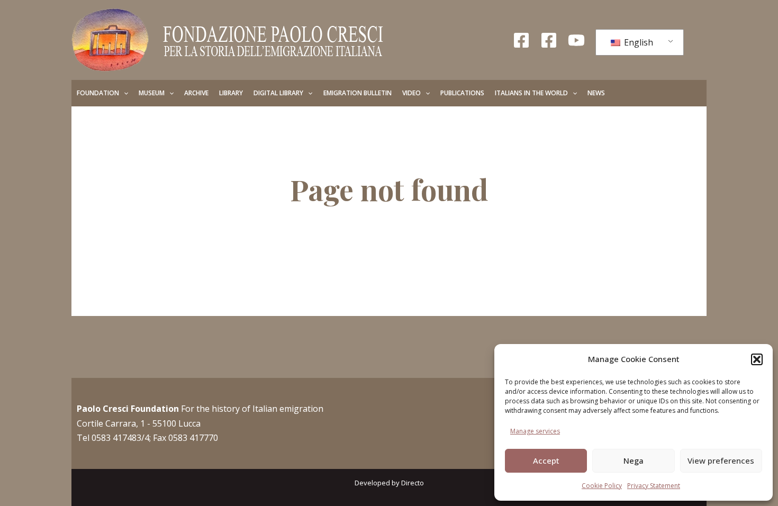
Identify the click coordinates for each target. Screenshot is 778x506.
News (596, 92)
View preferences (720, 460)
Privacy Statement (653, 485)
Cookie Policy (602, 485)
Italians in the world (531, 92)
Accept (546, 460)
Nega (633, 460)
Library (231, 92)
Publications (462, 92)
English (637, 42)
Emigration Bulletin (357, 92)
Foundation (98, 92)
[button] (757, 359)
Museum (152, 92)
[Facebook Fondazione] (521, 40)
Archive (196, 92)
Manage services (535, 431)
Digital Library (278, 92)
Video (411, 92)
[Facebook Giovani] (548, 40)
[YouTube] (576, 40)
